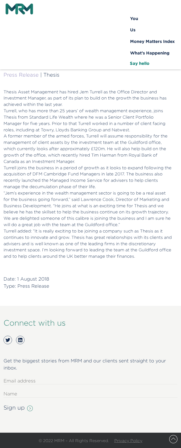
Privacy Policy (128, 440)
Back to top (173, 439)
